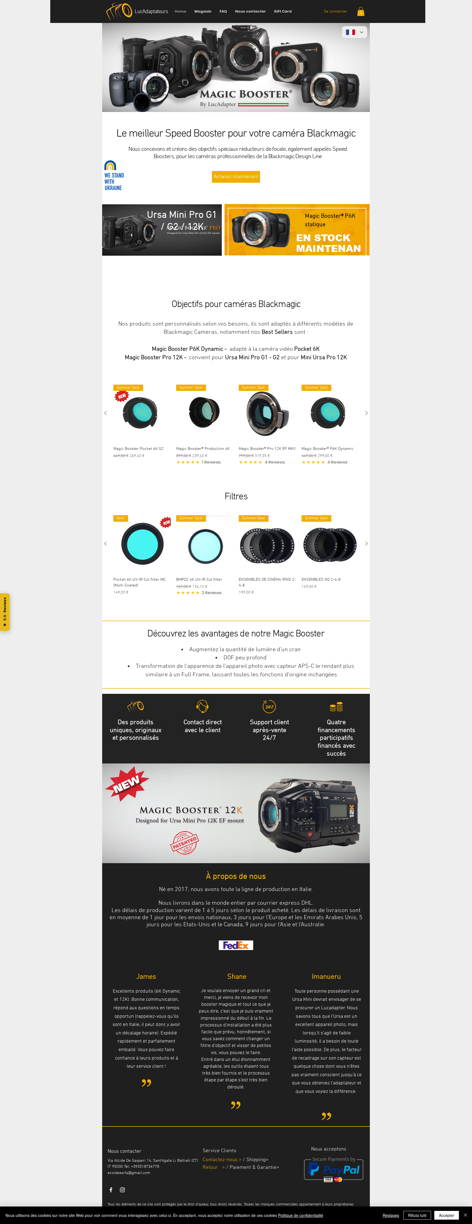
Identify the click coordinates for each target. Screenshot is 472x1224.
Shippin (254, 1160)
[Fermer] (465, 1215)
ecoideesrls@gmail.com (129, 1172)
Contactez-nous (220, 1160)
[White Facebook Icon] (111, 1190)
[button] (361, 11)
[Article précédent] (105, 413)
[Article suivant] (366, 413)
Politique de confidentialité (300, 1215)
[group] (236, 432)
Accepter (446, 1215)
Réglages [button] (391, 1215)
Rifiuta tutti (417, 1215)
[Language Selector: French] (354, 32)
